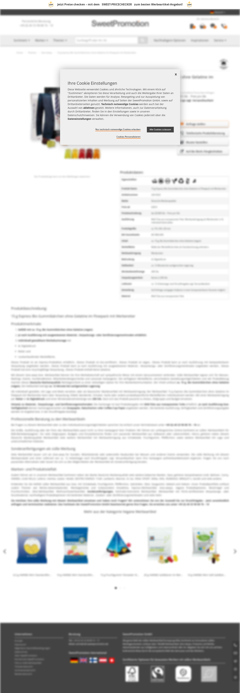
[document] (120, 107)
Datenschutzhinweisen (81, 115)
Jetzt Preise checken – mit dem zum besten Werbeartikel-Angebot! (120, 4)
